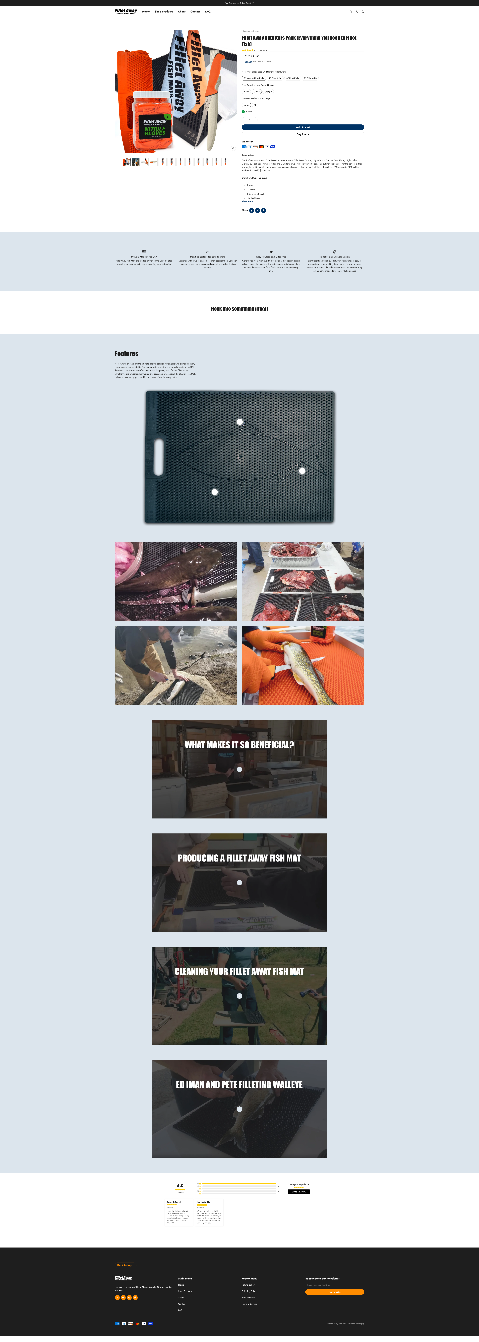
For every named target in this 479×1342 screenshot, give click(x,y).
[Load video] (239, 769)
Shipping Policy (249, 1291)
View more (247, 201)
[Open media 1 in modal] (176, 91)
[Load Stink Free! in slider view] (215, 492)
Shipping (248, 61)
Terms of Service (249, 1304)
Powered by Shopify (356, 1323)
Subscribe (335, 1292)
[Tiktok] (135, 1297)
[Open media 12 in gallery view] (216, 162)
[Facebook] (117, 1297)
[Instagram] (129, 1297)
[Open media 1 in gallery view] (127, 162)
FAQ (208, 11)
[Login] (356, 11)
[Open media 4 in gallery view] (145, 162)
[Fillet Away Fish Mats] (126, 11)
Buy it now (303, 134)
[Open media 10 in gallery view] (198, 162)
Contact (195, 11)
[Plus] (254, 120)
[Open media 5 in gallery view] (154, 162)
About (181, 11)
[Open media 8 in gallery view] (180, 162)
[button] (351, 11)
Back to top (124, 1265)
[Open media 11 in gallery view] (207, 162)
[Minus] (244, 120)
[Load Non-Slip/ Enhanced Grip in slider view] (302, 471)
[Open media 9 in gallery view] (189, 162)
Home (146, 11)
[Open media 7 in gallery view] (172, 162)
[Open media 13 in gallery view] (225, 162)
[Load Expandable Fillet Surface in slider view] (240, 422)
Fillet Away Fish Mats (337, 1323)
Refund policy (248, 1284)
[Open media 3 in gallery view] (136, 162)
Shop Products (164, 11)
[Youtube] (123, 1297)
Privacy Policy (248, 1297)
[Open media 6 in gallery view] (163, 162)
